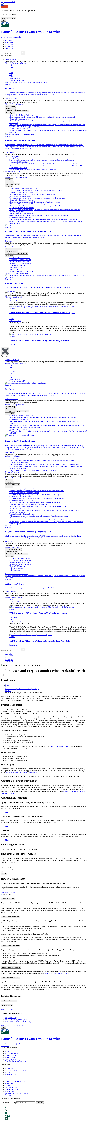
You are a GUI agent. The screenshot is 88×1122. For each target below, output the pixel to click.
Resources (8, 241)
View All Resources (12, 247)
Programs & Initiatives (12, 172)
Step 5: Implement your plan (10, 978)
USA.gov (8, 1072)
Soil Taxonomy (14, 269)
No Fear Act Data (11, 1087)
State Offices (9, 152)
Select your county (7, 870)
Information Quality (12, 1053)
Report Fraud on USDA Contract (16, 1093)
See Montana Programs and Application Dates (21, 772)
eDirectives (9, 1083)
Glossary (8, 1085)
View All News (14, 301)
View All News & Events (13, 297)
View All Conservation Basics (15, 63)
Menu (3, 20)
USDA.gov (9, 46)
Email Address (10, 1102)
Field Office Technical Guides (19, 258)
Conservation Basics (12, 59)
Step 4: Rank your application (11, 967)
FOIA (7, 1051)
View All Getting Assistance (14, 104)
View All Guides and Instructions (16, 273)
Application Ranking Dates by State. (57, 973)
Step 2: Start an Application (10, 917)
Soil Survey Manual (16, 267)
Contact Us (9, 48)
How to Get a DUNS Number (19, 262)
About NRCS (9, 42)
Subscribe (8, 41)
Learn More (5, 812)
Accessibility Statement (13, 1059)
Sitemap (8, 1095)
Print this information (8, 892)
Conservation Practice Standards (20, 260)
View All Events (15, 321)
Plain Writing (9, 1091)
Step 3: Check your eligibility (11, 946)
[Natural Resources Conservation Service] (44, 24)
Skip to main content (8, 2)
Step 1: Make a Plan (8, 899)
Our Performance (11, 1055)
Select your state (6, 866)
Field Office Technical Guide (60, 746)
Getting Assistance (11, 98)
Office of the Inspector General (15, 1070)
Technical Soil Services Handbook (21, 271)
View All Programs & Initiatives (16, 177)
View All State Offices (12, 156)
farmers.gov (9, 44)
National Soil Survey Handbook (20, 263)
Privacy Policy (10, 1057)
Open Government (11, 1089)
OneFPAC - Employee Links (15, 1081)
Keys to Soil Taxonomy (17, 265)
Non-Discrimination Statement (15, 1061)
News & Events (10, 291)
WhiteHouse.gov (11, 1074)
